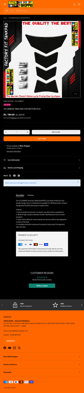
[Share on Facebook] (14, 175)
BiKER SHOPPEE (8, 101)
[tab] (20, 195)
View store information (14, 151)
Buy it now (42, 139)
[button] (79, 4)
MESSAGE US (11, 341)
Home (5, 18)
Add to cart (56, 132)
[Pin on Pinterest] (19, 175)
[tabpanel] (42, 213)
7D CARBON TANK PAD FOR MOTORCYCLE (19, 18)
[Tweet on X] (10, 175)
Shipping (14, 118)
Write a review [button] (42, 285)
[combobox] (42, 10)
